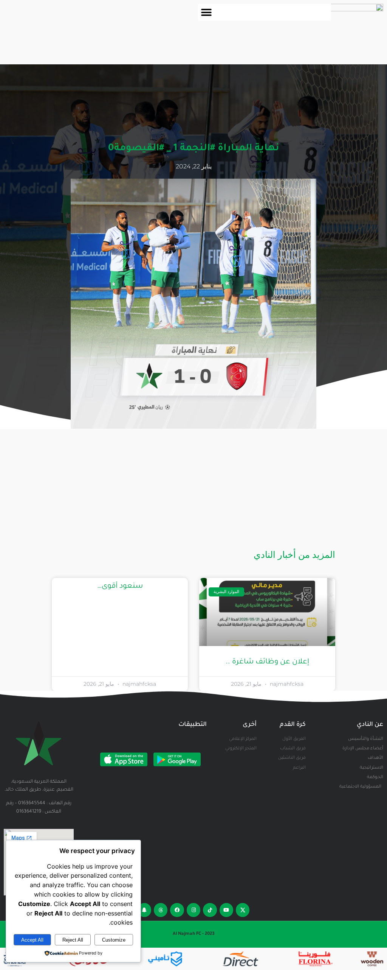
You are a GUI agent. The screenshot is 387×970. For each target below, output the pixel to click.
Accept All (32, 940)
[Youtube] (226, 910)
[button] (206, 12)
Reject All (72, 940)
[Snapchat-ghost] (144, 910)
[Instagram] (193, 910)
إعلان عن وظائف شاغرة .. (267, 662)
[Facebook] (177, 910)
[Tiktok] (210, 910)
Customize (113, 940)
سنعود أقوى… (120, 586)
